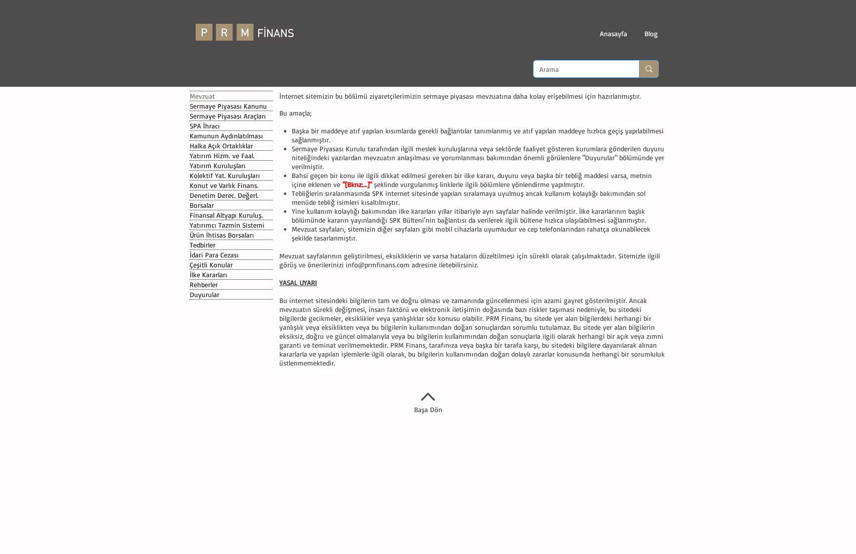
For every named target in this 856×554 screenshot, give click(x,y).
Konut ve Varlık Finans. (224, 185)
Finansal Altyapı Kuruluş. (226, 215)
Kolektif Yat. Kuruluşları (225, 175)
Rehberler (204, 284)
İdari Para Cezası (214, 254)
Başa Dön (428, 409)
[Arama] (648, 69)
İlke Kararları (208, 274)
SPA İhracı (205, 126)
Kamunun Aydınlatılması (226, 135)
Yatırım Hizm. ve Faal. (222, 155)
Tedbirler (202, 245)
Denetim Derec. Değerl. (224, 195)
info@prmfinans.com (378, 264)
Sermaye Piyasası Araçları (228, 116)
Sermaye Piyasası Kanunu (228, 106)
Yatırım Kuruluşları (218, 165)
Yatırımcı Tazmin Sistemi (227, 225)
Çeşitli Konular (211, 264)
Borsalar (202, 205)
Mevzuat (202, 96)
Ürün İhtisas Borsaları (222, 235)
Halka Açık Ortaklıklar (221, 145)
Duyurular (204, 294)
